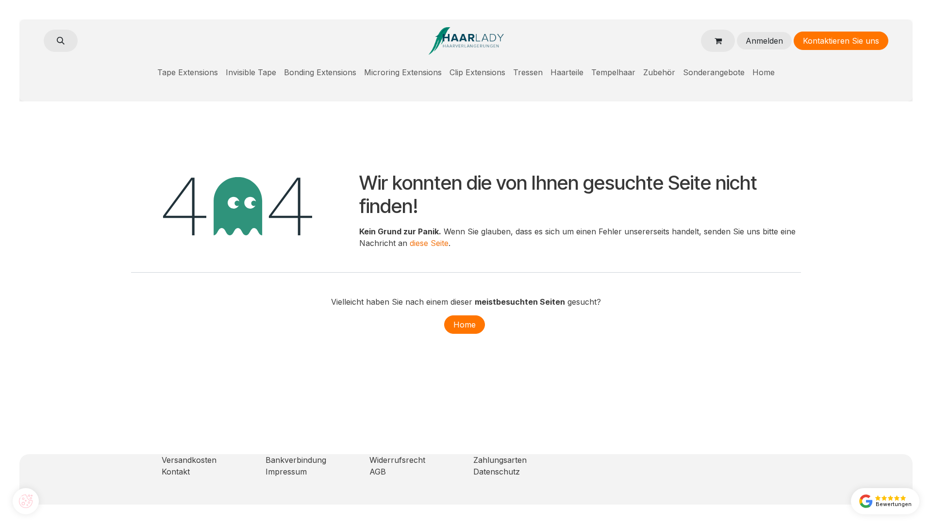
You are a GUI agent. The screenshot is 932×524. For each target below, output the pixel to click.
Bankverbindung (296, 460)
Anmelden (764, 41)
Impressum (286, 471)
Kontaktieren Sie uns (841, 41)
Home (464, 324)
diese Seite (429, 243)
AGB (377, 471)
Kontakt (176, 471)
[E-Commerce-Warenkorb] (718, 41)
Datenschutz (496, 471)
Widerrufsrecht (397, 460)
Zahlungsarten (500, 460)
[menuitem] (187, 72)
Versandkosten (189, 460)
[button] (61, 41)
